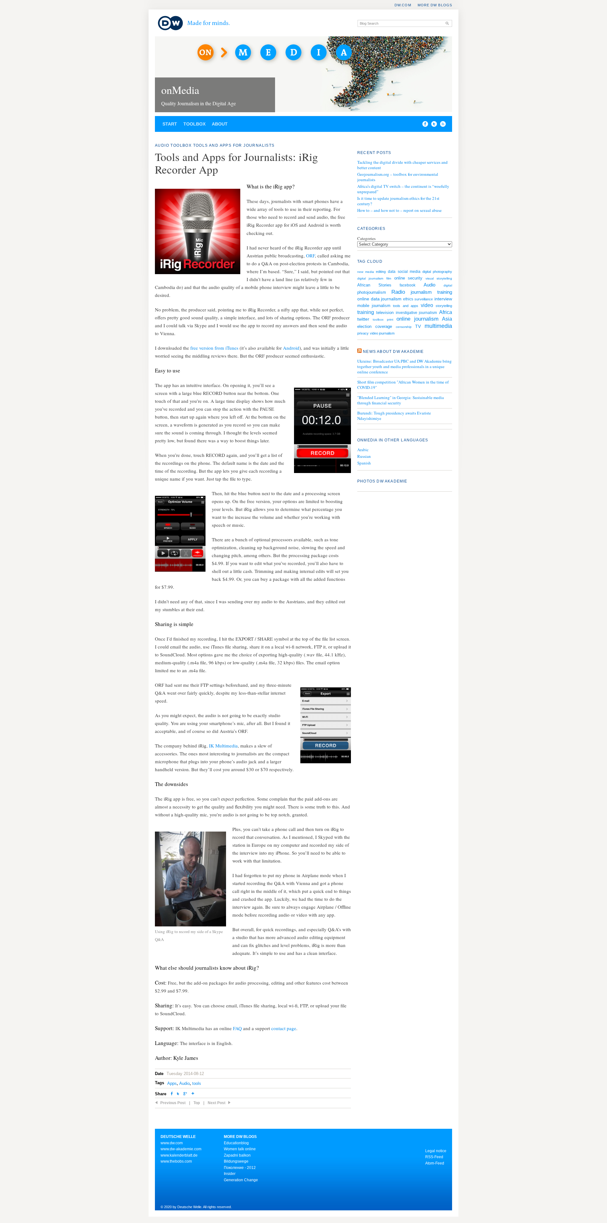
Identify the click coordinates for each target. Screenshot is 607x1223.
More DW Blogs (435, 5)
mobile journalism (373, 305)
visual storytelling (439, 278)
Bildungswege (236, 1161)
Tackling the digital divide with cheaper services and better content (402, 164)
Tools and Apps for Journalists (234, 145)
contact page (283, 1028)
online (363, 298)
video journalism (382, 333)
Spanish (364, 463)
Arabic (363, 449)
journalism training (431, 292)
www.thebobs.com (176, 1161)
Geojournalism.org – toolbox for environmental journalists (397, 176)
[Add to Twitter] (178, 1094)
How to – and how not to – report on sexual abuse (399, 210)
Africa (445, 312)
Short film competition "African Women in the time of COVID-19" (403, 384)
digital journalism (370, 278)
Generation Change (241, 1180)
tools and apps (405, 306)
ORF (310, 255)
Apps (172, 1083)
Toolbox (194, 123)
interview (443, 298)
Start (169, 123)
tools (196, 1083)
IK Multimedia (223, 745)
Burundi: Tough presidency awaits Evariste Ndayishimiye (394, 415)
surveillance (423, 299)
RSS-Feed (434, 1157)
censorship (404, 327)
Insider (230, 1173)
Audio (162, 145)
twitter (363, 319)
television (385, 312)
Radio (398, 292)
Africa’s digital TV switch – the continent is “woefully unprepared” (403, 188)
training (365, 312)
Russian (364, 456)
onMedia (180, 90)
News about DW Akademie (393, 351)
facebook (407, 285)
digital (448, 285)
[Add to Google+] (185, 1094)
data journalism (386, 298)
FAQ (237, 1028)
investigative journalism (416, 312)
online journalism (417, 319)
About (220, 123)
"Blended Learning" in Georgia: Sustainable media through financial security (400, 400)
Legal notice (435, 1151)
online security (408, 278)
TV (418, 326)
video (427, 305)
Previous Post (173, 1103)
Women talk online (240, 1149)
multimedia (438, 326)
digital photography (437, 271)
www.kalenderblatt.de (179, 1155)
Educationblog (236, 1143)
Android (291, 348)
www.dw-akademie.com (181, 1149)
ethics (408, 299)
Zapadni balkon (237, 1155)
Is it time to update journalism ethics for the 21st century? (398, 200)
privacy (363, 333)
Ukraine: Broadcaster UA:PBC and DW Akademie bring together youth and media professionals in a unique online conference (404, 367)
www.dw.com (172, 1143)
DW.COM (403, 5)
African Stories (374, 285)
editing (381, 271)
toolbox (378, 319)
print (390, 319)
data (391, 271)
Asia (447, 319)
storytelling (444, 306)
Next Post (216, 1103)
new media (365, 271)
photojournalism (371, 292)
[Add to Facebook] (423, 125)
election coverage (374, 326)
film (388, 278)
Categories (366, 238)
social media (409, 271)
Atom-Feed (434, 1163)
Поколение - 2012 (240, 1167)
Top (196, 1103)
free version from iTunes (214, 348)
